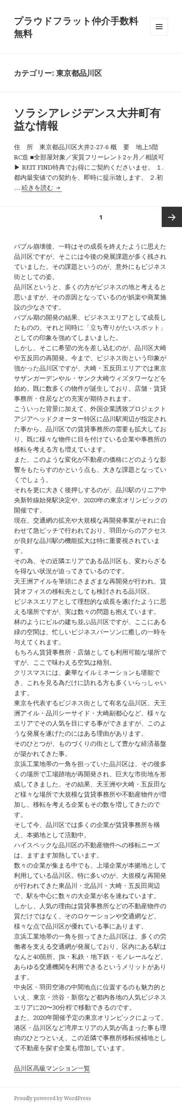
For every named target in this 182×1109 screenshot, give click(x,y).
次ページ (172, 217)
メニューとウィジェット (159, 35)
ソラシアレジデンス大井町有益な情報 (87, 119)
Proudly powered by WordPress (52, 1098)
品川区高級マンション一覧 (52, 1068)
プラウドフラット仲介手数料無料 (76, 26)
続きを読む (42, 187)
